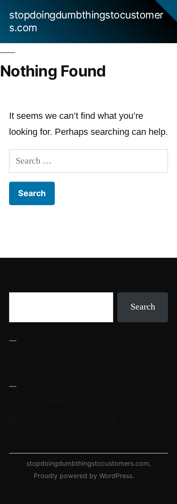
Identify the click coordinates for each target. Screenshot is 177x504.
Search (22, 283)
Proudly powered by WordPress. (84, 476)
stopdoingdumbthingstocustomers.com (87, 463)
